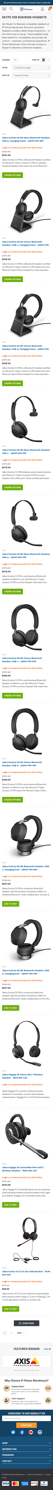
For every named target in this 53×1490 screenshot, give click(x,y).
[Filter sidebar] (15, 60)
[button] (49, 2)
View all (47, 1349)
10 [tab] (38, 1370)
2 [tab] (17, 1370)
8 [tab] (32, 1370)
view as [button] (35, 60)
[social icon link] (13, 1432)
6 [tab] (27, 1370)
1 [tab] (15, 1370)
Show (4, 68)
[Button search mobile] (11, 9)
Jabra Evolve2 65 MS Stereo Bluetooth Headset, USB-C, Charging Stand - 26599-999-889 (25, 245)
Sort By (5, 75)
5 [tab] (25, 1370)
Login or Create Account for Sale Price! (22, 147)
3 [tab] (20, 1370)
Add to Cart (10, 903)
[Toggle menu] (4, 9)
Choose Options (12, 175)
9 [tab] (35, 1370)
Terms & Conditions (35, 1474)
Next (19, 1333)
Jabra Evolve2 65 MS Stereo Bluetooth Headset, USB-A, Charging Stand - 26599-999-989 (25, 349)
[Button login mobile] (42, 9)
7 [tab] (30, 1370)
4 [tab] (22, 1370)
